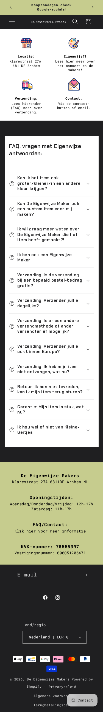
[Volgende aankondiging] (93, 7)
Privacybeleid (62, 686)
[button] (12, 21)
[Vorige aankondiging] (11, 7)
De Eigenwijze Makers (48, 679)
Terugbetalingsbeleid (55, 705)
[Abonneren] (85, 575)
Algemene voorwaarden (55, 695)
